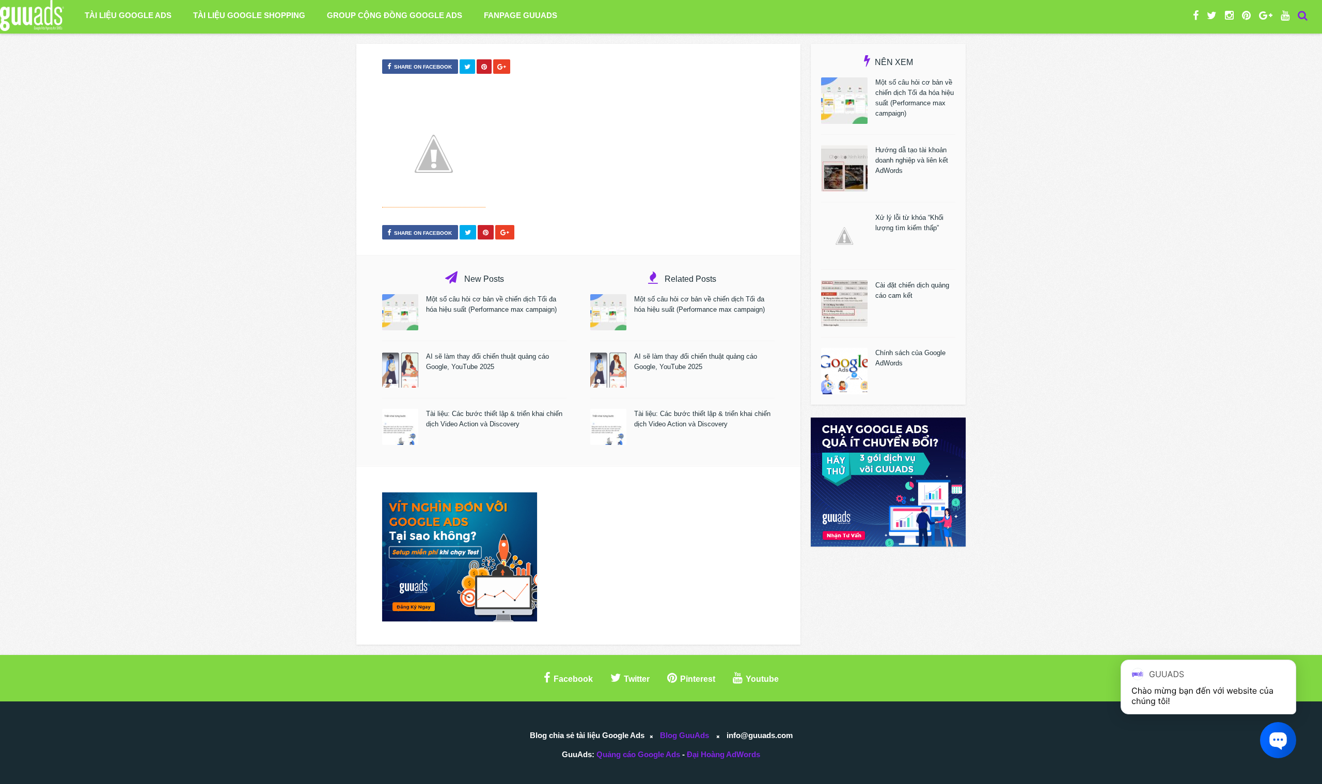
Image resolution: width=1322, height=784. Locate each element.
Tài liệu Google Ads (128, 15)
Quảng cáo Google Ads (638, 754)
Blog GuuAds (684, 735)
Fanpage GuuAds (520, 15)
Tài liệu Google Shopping (249, 15)
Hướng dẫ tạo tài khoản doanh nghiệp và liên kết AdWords (911, 160)
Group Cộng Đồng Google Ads (394, 15)
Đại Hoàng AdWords (723, 754)
